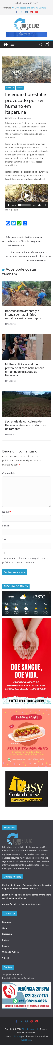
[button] (26, 195)
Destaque (6, 922)
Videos (20, 88)
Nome (6, 511)
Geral (4, 928)
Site (4, 539)
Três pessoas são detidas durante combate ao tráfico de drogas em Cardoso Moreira (24, 241)
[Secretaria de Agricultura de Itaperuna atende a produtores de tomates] (26, 393)
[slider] (24, 205)
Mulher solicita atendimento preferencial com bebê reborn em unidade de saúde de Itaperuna (24, 369)
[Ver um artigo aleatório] (47, 44)
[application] (26, 196)
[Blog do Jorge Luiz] (5, 44)
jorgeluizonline (25, 118)
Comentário (9, 473)
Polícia (5, 940)
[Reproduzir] (8, 205)
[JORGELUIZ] (19, 835)
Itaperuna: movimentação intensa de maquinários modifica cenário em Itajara (23, 314)
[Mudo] (39, 205)
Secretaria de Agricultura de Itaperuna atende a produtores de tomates (25, 425)
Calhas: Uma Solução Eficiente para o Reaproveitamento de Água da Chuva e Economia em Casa (26, 256)
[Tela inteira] (44, 205)
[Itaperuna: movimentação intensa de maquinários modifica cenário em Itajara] (26, 282)
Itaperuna (10, 88)
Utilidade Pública (10, 952)
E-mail (6, 525)
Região (5, 946)
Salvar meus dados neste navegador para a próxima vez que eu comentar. (25, 560)
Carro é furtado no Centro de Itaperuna (21, 904)
